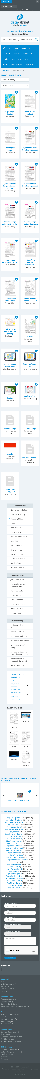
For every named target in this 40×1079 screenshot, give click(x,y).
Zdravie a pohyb (17, 613)
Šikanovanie (5, 1034)
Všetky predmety (9, 80)
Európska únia (29, 396)
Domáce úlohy (16, 563)
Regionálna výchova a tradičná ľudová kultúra (19, 653)
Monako (10, 454)
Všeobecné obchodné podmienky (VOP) (15, 1006)
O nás (5, 59)
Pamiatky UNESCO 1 (30, 458)
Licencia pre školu (11, 54)
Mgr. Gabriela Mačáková (14, 876)
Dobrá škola (28, 54)
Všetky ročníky (8, 86)
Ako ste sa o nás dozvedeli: (13, 924)
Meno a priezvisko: (10, 903)
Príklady (4, 1059)
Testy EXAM (15, 541)
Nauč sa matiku (7, 1054)
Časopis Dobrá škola (8, 999)
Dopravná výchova (17, 665)
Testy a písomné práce (19, 537)
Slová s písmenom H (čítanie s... (20, 800)
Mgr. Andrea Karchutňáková (17, 860)
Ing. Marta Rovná (13, 825)
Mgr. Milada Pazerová (14, 841)
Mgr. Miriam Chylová (14, 869)
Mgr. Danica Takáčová (14, 850)
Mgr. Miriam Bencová (14, 883)
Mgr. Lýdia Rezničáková (14, 857)
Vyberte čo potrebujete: (12, 931)
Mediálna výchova (17, 632)
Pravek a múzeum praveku (11, 1041)
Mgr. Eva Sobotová (14, 853)
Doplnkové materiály (18, 568)
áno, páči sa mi (15, 684)
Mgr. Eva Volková (14, 888)
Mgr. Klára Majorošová (14, 855)
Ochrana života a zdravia (20, 641)
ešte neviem (14, 687)
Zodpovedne (5, 1056)
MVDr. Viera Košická (14, 885)
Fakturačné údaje (7, 989)
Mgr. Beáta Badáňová (14, 846)
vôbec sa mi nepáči (16, 692)
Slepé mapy (15, 523)
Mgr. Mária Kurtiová (14, 881)
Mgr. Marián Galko (14, 827)
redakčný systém (21, 1069)
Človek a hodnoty (17, 600)
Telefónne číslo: (9, 917)
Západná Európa (30, 429)
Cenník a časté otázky (12, 65)
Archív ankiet (14, 700)
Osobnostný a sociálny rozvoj (19, 646)
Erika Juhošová (14, 867)
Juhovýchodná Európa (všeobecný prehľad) (10, 185)
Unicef (3, 1017)
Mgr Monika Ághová (14, 874)
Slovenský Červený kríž (9, 1014)
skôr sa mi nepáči (16, 689)
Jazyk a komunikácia (18, 580)
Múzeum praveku (7, 1024)
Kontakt (29, 65)
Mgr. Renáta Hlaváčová (14, 848)
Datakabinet (5, 70)
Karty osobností (16, 550)
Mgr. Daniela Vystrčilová (14, 822)
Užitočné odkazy (7, 1002)
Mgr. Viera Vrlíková (14, 836)
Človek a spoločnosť (18, 595)
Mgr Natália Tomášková (14, 829)
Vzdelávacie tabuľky (18, 514)
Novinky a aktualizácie (19, 510)
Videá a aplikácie (17, 519)
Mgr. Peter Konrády (14, 864)
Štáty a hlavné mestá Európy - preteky (10, 331)
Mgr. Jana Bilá (14, 832)
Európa (30, 337)
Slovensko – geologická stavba (12, 1037)
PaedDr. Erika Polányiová (14, 834)
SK (37, 2)
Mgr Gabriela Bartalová (14, 878)
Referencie (16, 59)
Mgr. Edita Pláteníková (14, 820)
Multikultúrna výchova (19, 636)
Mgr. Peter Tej (14, 871)
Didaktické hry (16, 528)
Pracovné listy (16, 532)
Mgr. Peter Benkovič (14, 839)
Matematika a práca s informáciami (18, 585)
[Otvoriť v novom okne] (20, 1075)
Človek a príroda (17, 591)
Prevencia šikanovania (9, 1049)
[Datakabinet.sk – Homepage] (20, 19)
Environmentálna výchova (17, 626)
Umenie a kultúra (17, 609)
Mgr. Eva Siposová (14, 818)
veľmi (12, 681)
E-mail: (6, 910)
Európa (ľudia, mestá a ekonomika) (30, 262)
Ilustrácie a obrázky (18, 559)
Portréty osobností (17, 554)
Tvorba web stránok (8, 1069)
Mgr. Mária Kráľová (14, 843)
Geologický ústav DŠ (8, 1019)
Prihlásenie (6, 2)
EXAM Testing (6, 1021)
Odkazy (28, 59)
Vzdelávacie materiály (9, 984)
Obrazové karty (16, 545)
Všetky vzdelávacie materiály (15, 48)
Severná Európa (10, 429)
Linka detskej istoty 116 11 (11, 1052)
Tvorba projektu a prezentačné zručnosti (19, 660)
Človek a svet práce (18, 604)
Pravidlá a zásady (7, 1039)
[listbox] (15, 80)
